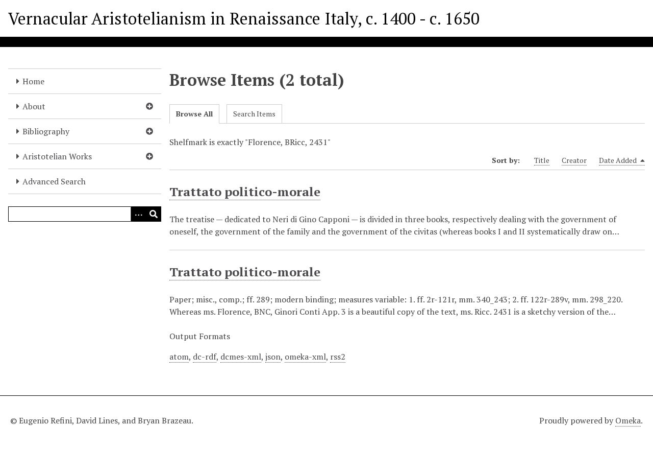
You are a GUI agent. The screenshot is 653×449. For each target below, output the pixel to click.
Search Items (254, 114)
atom (179, 356)
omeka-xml (305, 356)
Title (541, 160)
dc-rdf (204, 356)
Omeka (628, 420)
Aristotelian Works (57, 156)
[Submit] (153, 214)
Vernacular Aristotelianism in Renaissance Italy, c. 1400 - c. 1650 (244, 18)
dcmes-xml (240, 356)
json (273, 356)
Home (33, 81)
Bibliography (45, 131)
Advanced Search (54, 181)
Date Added (618, 160)
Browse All (194, 114)
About (33, 106)
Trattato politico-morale (244, 191)
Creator (574, 160)
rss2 (337, 356)
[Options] (138, 214)
